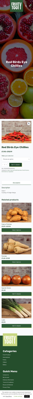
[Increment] (6, 164)
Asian (8, 170)
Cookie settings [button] (18, 396)
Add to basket (15, 164)
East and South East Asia (16, 170)
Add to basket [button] (16, 294)
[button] (28, 123)
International (5, 171)
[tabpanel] (16, 190)
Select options (16, 230)
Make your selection (7, 155)
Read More (9, 396)
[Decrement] (3, 164)
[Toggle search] (26, 5)
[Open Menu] (5, 6)
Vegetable (10, 171)
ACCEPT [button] (27, 396)
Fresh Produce (25, 170)
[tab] (16, 183)
